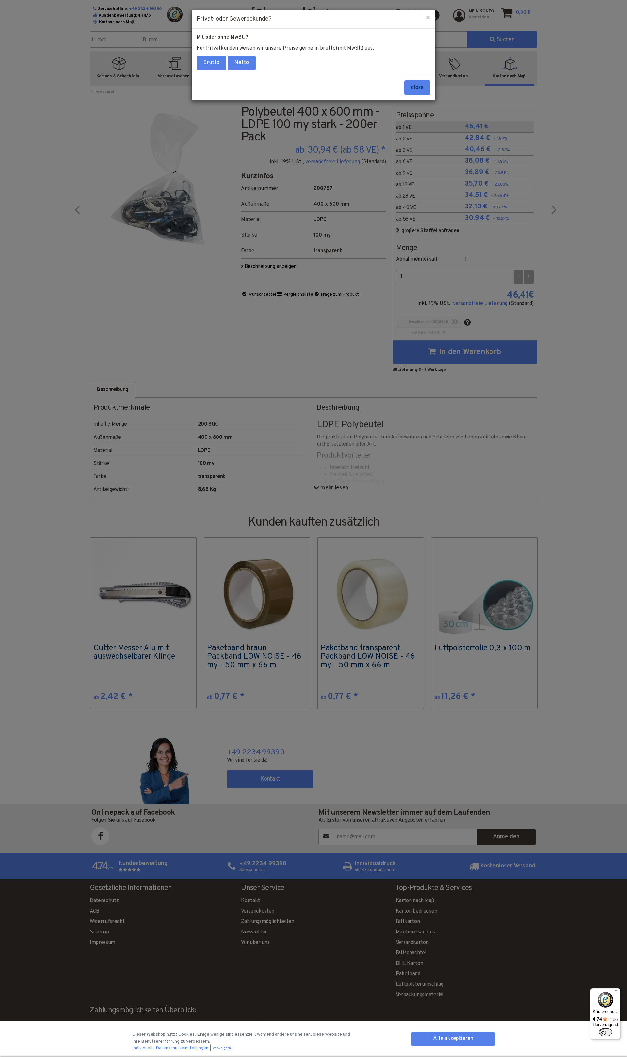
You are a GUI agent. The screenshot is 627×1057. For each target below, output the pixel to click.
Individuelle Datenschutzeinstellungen (170, 1048)
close (417, 87)
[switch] (605, 1032)
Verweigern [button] (222, 1048)
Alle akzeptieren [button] (453, 1038)
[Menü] (616, 992)
